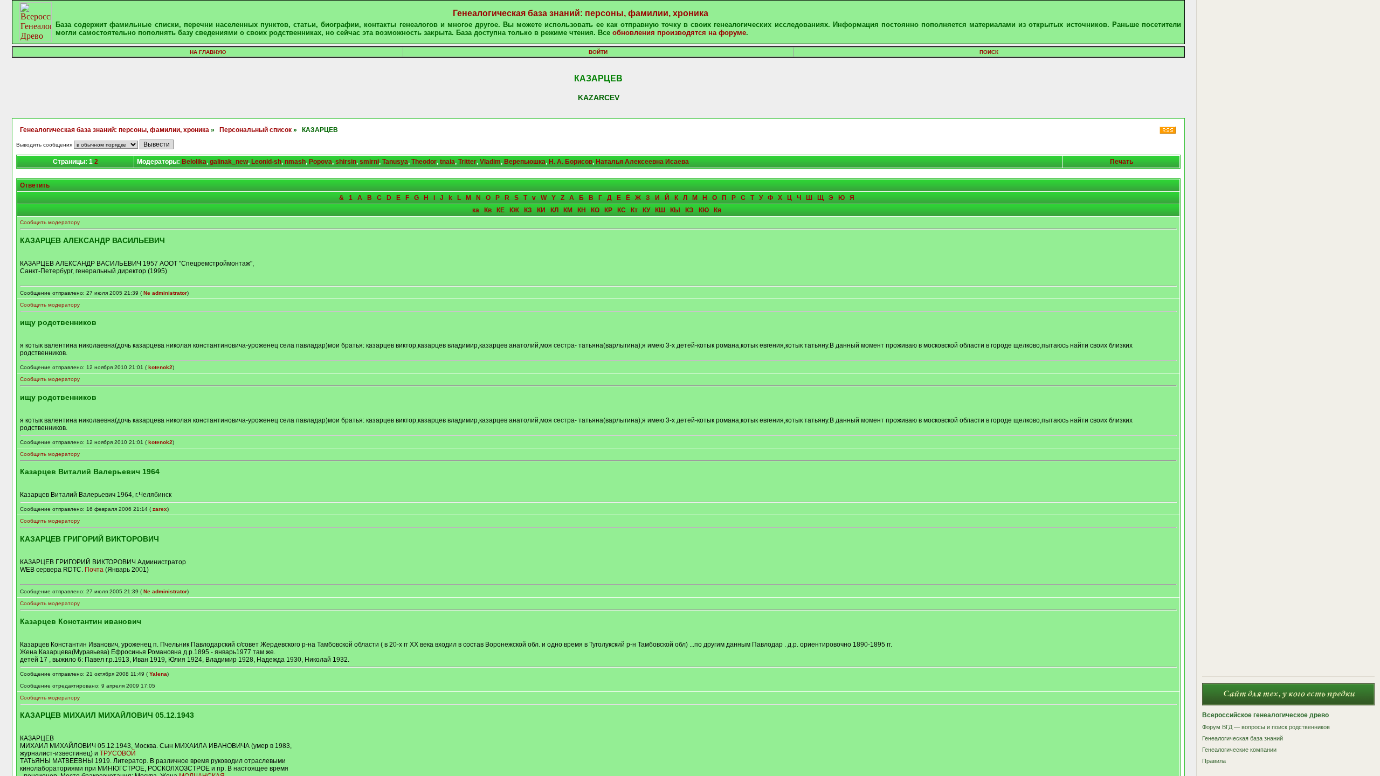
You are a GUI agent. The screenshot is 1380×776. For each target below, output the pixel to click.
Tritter (467, 161)
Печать (1121, 161)
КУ (646, 210)
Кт (634, 210)
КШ (660, 210)
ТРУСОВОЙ (118, 753)
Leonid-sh (266, 161)
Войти (598, 52)
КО (595, 210)
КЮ (704, 210)
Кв (488, 210)
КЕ (500, 210)
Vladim (490, 161)
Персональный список (255, 130)
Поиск (988, 52)
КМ (567, 210)
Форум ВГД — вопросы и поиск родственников (1266, 727)
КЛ (554, 210)
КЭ (689, 210)
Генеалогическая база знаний (1242, 738)
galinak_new (229, 161)
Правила (1214, 761)
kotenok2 (160, 367)
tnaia (447, 161)
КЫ (675, 210)
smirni (369, 161)
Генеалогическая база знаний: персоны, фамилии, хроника (580, 13)
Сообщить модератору (50, 222)
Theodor (424, 161)
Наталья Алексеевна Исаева (642, 161)
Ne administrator (165, 293)
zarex (160, 509)
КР (608, 210)
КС (621, 210)
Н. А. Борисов (570, 161)
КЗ (528, 210)
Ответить (35, 185)
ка (475, 210)
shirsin (345, 161)
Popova (320, 161)
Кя (717, 210)
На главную (208, 52)
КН (581, 210)
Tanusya (395, 161)
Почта (94, 569)
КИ (541, 210)
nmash (295, 161)
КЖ (514, 210)
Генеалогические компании (1239, 749)
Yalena (158, 674)
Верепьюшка (525, 161)
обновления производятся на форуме (679, 33)
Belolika (194, 161)
